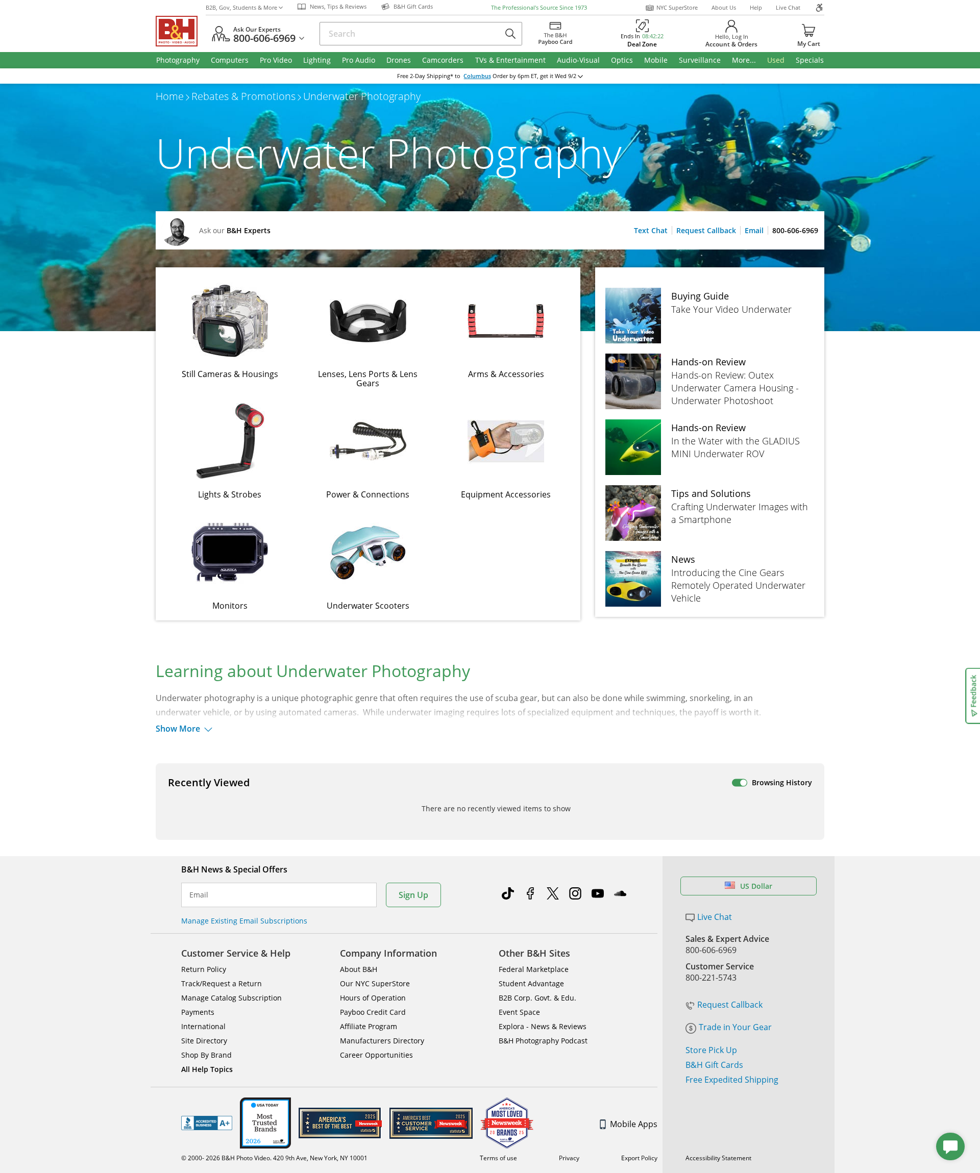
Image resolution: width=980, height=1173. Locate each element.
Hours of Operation (373, 998)
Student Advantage (531, 983)
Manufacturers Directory (382, 1040)
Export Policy (639, 1158)
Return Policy (203, 969)
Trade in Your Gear (735, 1027)
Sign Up (413, 895)
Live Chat (788, 7)
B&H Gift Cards (714, 1064)
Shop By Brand (206, 1055)
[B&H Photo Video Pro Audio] (181, 31)
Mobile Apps (633, 1124)
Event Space (519, 1012)
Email (754, 230)
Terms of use (498, 1158)
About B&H (358, 969)
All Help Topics (207, 1069)
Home (170, 96)
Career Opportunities (376, 1055)
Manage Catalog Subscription (231, 998)
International (203, 1026)
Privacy (569, 1158)
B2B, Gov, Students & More (241, 7)
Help (756, 7)
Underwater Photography (362, 96)
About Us (724, 7)
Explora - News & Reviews (542, 1026)
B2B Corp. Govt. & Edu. (537, 998)
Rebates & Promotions (243, 96)
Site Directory (204, 1040)
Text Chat (651, 230)
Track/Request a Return (221, 983)
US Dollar (756, 886)
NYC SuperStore (677, 7)
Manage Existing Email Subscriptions (244, 920)
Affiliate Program (368, 1026)
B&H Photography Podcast (543, 1040)
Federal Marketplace (534, 969)
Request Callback (706, 230)
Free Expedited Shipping (731, 1079)
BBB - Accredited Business (206, 1123)
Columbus (477, 76)
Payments (197, 1012)
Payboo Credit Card (373, 1012)
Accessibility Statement (718, 1158)
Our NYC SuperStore (375, 983)
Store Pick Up (711, 1050)
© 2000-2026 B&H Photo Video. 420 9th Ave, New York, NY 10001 (274, 1158)
